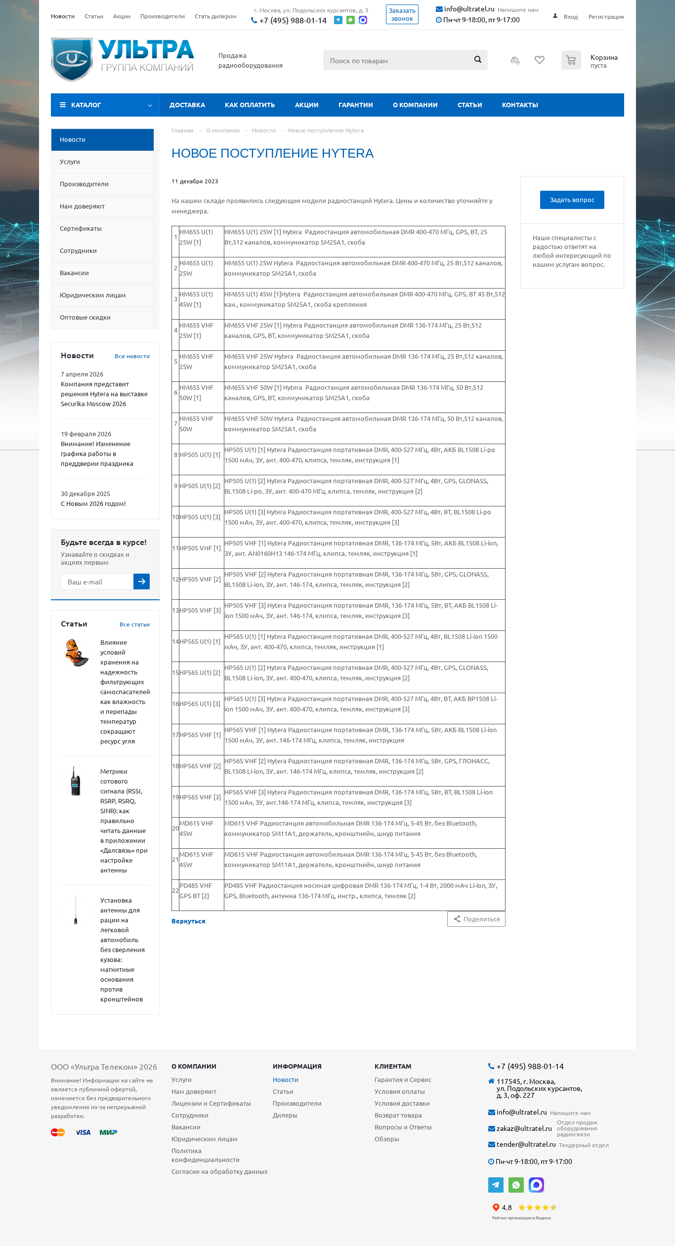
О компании (415, 104)
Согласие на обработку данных (219, 1171)
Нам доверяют (193, 1091)
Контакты (520, 104)
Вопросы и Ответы (403, 1126)
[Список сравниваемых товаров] (515, 63)
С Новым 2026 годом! (93, 503)
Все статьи (135, 624)
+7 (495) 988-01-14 (292, 20)
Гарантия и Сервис (403, 1079)
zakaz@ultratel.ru (523, 1128)
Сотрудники (190, 1115)
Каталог (86, 104)
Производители (297, 1103)
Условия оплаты (400, 1091)
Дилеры (285, 1115)
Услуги (181, 1079)
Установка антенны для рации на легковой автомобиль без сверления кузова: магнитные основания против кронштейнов (122, 949)
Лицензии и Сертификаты (211, 1103)
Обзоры (387, 1138)
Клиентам (393, 1066)
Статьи (470, 104)
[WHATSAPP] (516, 1185)
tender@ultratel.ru (525, 1144)
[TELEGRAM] (496, 1185)
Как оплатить (250, 104)
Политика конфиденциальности (205, 1154)
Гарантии (355, 104)
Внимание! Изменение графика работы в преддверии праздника (97, 453)
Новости (285, 1079)
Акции (307, 104)
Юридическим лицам (204, 1138)
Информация (297, 1066)
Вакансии (186, 1126)
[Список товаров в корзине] (590, 66)
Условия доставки (402, 1103)
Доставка (187, 104)
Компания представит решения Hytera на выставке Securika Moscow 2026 (104, 393)
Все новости (132, 356)
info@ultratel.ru (469, 8)
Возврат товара (398, 1115)
